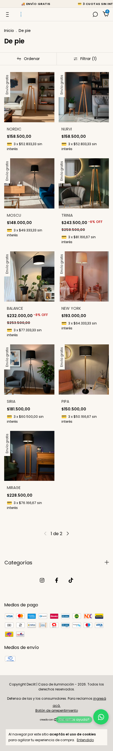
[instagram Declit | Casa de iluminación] (42, 580)
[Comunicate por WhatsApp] (101, 717)
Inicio (9, 30)
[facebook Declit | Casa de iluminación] (56, 580)
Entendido (85, 740)
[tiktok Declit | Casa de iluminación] (71, 580)
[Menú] (8, 14)
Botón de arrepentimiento (56, 710)
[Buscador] (95, 14)
